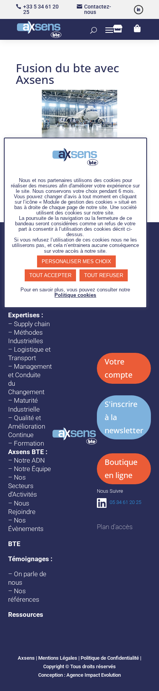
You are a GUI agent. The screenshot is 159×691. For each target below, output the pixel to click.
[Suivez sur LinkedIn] (138, 9)
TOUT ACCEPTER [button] (50, 275)
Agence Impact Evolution (93, 675)
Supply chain (32, 324)
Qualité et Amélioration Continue (26, 426)
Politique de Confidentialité (110, 658)
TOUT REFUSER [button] (103, 275)
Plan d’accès (114, 527)
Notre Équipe (32, 469)
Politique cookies (75, 295)
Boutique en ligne (121, 468)
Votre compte (118, 368)
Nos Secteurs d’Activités (22, 485)
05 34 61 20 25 (125, 502)
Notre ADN (29, 460)
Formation (29, 443)
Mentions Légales (57, 658)
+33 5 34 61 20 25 (41, 9)
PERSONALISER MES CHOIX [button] (76, 261)
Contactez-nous (97, 9)
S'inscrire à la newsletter (124, 417)
